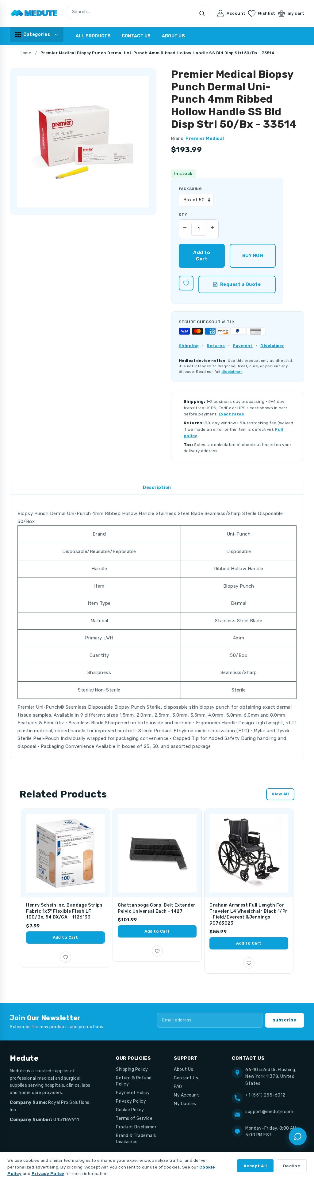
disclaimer (231, 371)
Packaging (190, 189)
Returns (216, 345)
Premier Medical (205, 138)
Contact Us (136, 36)
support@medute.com (269, 1111)
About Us (173, 36)
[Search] (202, 13)
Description (157, 487)
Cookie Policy (130, 1109)
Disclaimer (272, 345)
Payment (243, 345)
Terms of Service (134, 1118)
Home (25, 53)
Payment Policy (133, 1092)
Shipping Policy (132, 1069)
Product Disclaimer (136, 1127)
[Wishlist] (186, 283)
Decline (292, 1165)
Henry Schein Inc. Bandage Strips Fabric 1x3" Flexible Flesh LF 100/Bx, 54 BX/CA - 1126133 (64, 911)
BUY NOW (252, 255)
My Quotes (185, 1103)
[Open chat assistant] (298, 1136)
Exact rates (231, 414)
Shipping (189, 345)
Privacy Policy (131, 1101)
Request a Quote (240, 284)
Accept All (255, 1165)
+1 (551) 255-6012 (265, 1095)
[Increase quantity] (212, 226)
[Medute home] (34, 13)
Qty (183, 214)
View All (280, 794)
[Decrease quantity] (185, 226)
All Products (93, 36)
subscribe (285, 1020)
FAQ (178, 1086)
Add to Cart (65, 937)
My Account (186, 1095)
